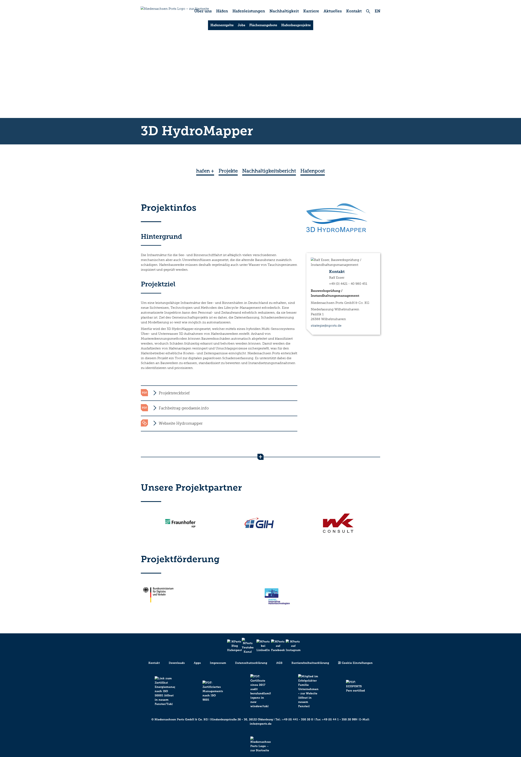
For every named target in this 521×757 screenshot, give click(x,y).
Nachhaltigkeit (284, 11)
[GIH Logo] (259, 523)
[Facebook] (275, 645)
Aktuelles (333, 11)
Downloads (177, 663)
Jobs (241, 25)
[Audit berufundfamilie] (260, 691)
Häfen (222, 11)
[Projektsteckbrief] (144, 392)
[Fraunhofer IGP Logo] (180, 523)
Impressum (218, 663)
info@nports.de (260, 723)
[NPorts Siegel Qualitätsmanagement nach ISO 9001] (212, 691)
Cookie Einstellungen (357, 663)
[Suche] (368, 11)
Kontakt (354, 11)
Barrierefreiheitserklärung (310, 663)
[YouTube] (246, 646)
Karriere (311, 11)
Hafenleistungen (248, 11)
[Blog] (231, 645)
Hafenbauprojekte (296, 25)
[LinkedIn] (260, 645)
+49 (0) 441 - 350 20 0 (297, 719)
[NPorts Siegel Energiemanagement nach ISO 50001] (165, 691)
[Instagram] (290, 645)
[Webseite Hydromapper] (144, 422)
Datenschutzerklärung (251, 663)
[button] (219, 393)
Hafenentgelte (222, 25)
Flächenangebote (263, 25)
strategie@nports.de (326, 325)
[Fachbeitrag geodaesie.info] (144, 407)
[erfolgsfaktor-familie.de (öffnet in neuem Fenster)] (308, 691)
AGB (279, 663)
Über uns (203, 11)
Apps (197, 663)
